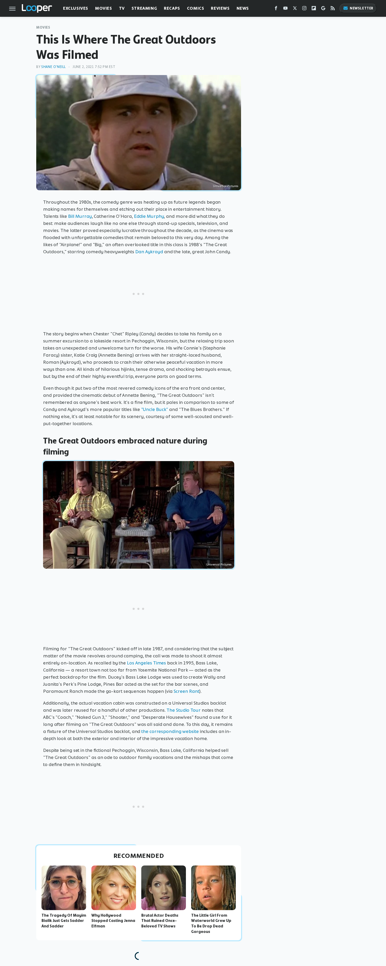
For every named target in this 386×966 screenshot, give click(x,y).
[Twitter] (295, 9)
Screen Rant (186, 691)
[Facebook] (276, 9)
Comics (195, 8)
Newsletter (361, 8)
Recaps (172, 8)
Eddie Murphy (149, 216)
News (243, 8)
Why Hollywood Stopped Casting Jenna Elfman (113, 921)
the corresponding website (170, 731)
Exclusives (75, 8)
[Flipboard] (313, 9)
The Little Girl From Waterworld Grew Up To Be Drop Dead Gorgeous (211, 923)
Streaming (144, 8)
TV (122, 8)
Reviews (220, 8)
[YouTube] (285, 9)
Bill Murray (80, 216)
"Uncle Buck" (154, 409)
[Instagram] (304, 9)
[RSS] (332, 9)
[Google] (323, 9)
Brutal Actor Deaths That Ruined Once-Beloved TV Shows (159, 921)
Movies (103, 8)
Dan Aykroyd (149, 252)
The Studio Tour (183, 710)
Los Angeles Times (146, 663)
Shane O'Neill (53, 67)
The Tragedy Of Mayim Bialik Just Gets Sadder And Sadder (63, 921)
